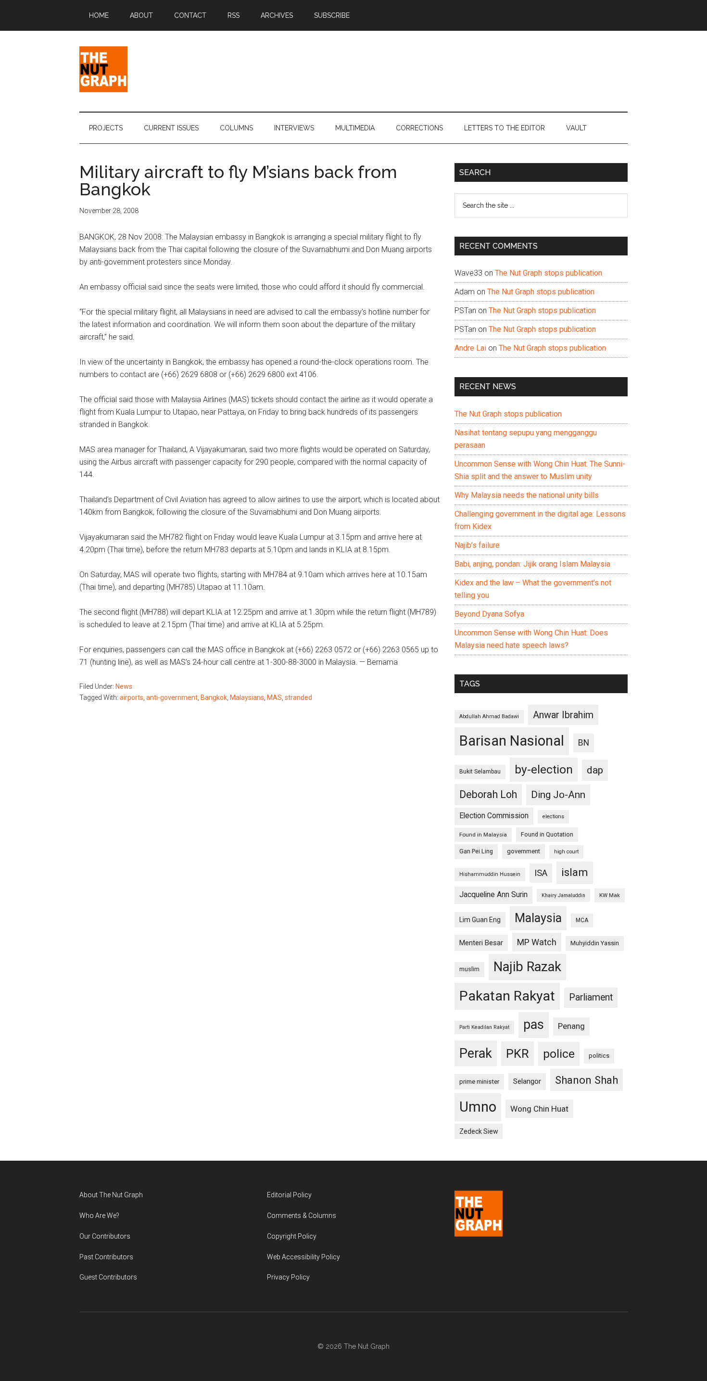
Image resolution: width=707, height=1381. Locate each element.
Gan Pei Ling (476, 851)
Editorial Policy (289, 1195)
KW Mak (609, 895)
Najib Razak (527, 967)
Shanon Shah (586, 1080)
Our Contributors (104, 1236)
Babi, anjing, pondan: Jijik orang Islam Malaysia (532, 564)
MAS (274, 697)
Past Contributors (106, 1257)
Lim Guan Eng (480, 920)
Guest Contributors (108, 1277)
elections (553, 816)
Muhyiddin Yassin (594, 943)
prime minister (479, 1081)
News (123, 686)
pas (533, 1024)
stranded (298, 697)
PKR (517, 1053)
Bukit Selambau (480, 771)
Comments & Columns (301, 1215)
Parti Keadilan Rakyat (484, 1027)
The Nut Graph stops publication (548, 273)
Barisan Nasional (511, 741)
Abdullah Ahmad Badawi (489, 716)
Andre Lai (470, 348)
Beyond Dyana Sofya (489, 614)
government (523, 851)
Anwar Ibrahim (563, 715)
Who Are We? (99, 1215)
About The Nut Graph (111, 1195)
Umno (477, 1107)
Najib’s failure (477, 545)
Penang (571, 1026)
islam (574, 872)
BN (583, 743)
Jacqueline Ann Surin (493, 894)
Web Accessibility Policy (303, 1257)
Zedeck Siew (478, 1131)
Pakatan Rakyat (507, 996)
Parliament (591, 997)
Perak (475, 1053)
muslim (469, 969)
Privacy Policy (288, 1277)
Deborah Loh (488, 794)
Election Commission (494, 815)
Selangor (527, 1081)
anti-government (172, 697)
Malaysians (247, 697)
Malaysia (538, 918)
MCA (582, 920)
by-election (544, 769)
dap (595, 770)
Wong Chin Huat (539, 1109)
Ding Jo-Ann (558, 794)
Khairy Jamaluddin (563, 895)
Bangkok (214, 697)
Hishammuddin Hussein (489, 874)
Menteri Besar (481, 942)
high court (566, 852)
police (559, 1054)
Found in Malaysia (483, 834)
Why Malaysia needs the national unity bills (526, 495)
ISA (540, 873)
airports (131, 697)
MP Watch (536, 942)
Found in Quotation (547, 834)
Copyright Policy (291, 1236)
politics (599, 1055)
